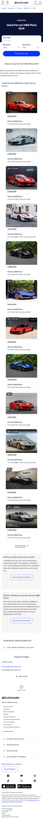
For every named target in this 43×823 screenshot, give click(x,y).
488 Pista (27, 8)
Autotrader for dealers (16, 757)
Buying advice (13, 745)
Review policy (7, 724)
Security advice (8, 706)
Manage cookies (8, 731)
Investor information (9, 717)
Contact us (6, 709)
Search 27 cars (22, 53)
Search (40, 4)
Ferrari (19, 8)
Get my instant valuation (21, 577)
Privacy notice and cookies (11, 719)
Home (4, 8)
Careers (5, 714)
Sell (7, 4)
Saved (35, 4)
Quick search (12, 751)
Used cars (11, 8)
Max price (26, 45)
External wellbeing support (11, 727)
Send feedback (10, 769)
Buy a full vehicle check (21, 621)
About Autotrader (8, 711)
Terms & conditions (9, 722)
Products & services (15, 739)
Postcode (7, 38)
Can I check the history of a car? (20, 648)
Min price (6, 45)
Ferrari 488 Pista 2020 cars (11, 667)
